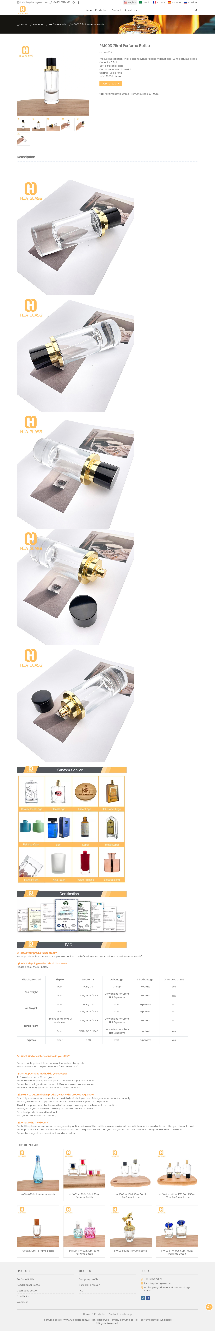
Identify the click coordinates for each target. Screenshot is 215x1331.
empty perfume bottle (124, 1320)
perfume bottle (53, 1320)
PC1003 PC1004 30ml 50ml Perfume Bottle (84, 1196)
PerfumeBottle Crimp (116, 94)
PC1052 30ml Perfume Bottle (38, 1250)
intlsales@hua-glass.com (34, 2)
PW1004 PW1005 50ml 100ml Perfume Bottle (177, 1252)
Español (176, 2)
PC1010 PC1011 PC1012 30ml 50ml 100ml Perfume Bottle (177, 1196)
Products (100, 10)
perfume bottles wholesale (156, 1320)
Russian (192, 2)
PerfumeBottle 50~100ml (145, 94)
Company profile (88, 1279)
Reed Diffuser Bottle (28, 1285)
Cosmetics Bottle (27, 1290)
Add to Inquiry (111, 84)
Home (88, 10)
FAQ (81, 1290)
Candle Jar (23, 1296)
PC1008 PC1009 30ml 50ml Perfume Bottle (131, 1196)
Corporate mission (89, 1285)
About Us (130, 10)
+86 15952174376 (61, 2)
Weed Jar (22, 1302)
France (161, 2)
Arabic (146, 2)
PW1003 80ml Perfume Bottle (130, 1250)
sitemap (127, 1314)
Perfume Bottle (57, 24)
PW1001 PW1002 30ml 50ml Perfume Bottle (84, 1252)
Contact (116, 10)
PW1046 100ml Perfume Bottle (38, 1194)
